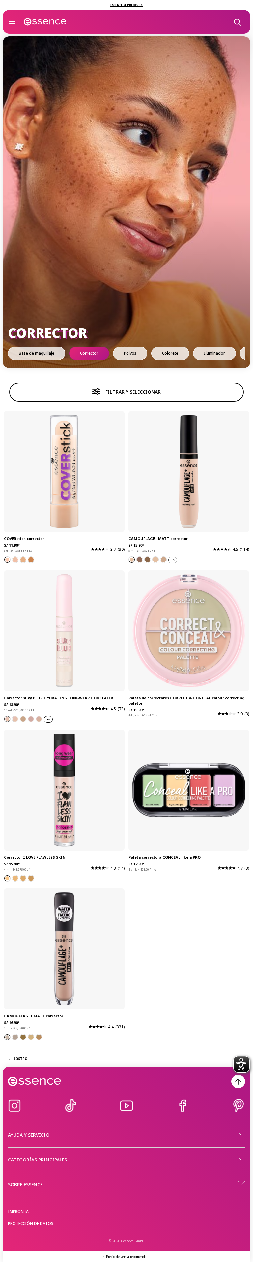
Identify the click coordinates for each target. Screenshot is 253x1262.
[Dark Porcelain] (7, 878)
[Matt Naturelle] (7, 559)
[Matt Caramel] (31, 559)
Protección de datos (30, 1223)
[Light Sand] (31, 878)
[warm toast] (23, 1037)
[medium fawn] (39, 1037)
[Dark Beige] (23, 878)
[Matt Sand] (15, 559)
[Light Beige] (15, 878)
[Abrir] (11, 21)
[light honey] (15, 1037)
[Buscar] (237, 22)
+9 (172, 560)
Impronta (18, 1211)
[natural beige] (31, 1037)
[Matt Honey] (23, 559)
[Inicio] (45, 22)
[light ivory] (7, 1037)
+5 (48, 719)
